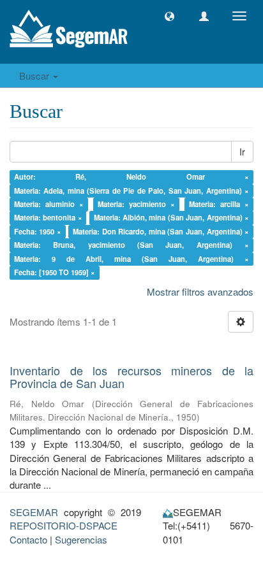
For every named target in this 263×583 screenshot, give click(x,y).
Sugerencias (81, 539)
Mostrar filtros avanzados (200, 291)
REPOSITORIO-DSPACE (63, 525)
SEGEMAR (34, 512)
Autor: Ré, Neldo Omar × (132, 176)
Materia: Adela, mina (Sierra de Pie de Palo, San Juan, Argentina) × (132, 190)
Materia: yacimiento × (136, 204)
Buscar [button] (35, 75)
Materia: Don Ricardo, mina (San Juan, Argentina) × (161, 231)
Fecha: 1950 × (37, 231)
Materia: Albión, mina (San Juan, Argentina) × (172, 218)
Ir (242, 151)
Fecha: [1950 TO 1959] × (54, 272)
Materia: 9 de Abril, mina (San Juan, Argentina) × (132, 259)
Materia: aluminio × (49, 204)
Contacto (28, 539)
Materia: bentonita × (48, 218)
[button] (169, 16)
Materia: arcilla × (219, 204)
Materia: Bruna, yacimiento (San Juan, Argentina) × (132, 245)
